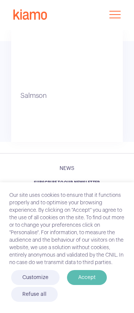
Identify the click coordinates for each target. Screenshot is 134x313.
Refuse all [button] (34, 294)
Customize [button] (35, 277)
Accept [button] (87, 277)
